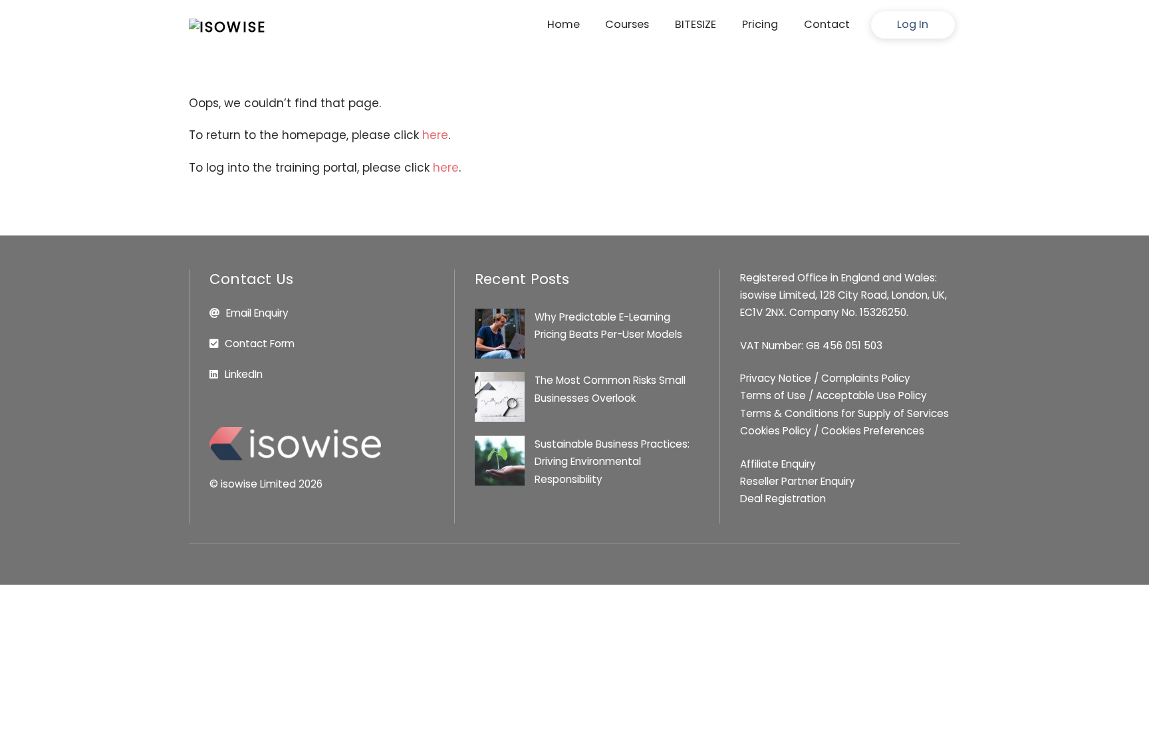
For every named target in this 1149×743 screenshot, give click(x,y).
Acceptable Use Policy (871, 395)
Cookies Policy (775, 431)
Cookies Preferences (872, 431)
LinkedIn (244, 374)
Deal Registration (783, 499)
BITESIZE (695, 24)
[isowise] (227, 27)
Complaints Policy (865, 378)
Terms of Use (773, 395)
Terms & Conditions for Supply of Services (844, 413)
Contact (827, 24)
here (435, 135)
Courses (627, 24)
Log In (912, 24)
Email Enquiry (257, 313)
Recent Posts (522, 279)
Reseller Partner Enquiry (797, 481)
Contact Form (260, 344)
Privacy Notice (775, 378)
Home (563, 24)
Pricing (760, 24)
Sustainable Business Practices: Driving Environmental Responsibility (612, 461)
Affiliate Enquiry (778, 464)
